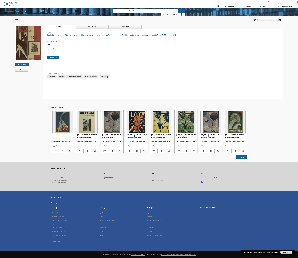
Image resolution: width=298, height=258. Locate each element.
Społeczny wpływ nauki (59, 235)
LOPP (54, 134)
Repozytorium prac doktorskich (62, 220)
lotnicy (61, 77)
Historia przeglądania (284, 6)
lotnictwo (51, 77)
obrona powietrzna (74, 77)
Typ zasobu (103, 228)
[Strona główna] (218, 6)
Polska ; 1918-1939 (91, 77)
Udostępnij (294, 2)
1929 (49, 44)
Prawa (102, 235)
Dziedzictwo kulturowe (59, 213)
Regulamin (150, 216)
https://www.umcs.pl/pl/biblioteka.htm (213, 178)
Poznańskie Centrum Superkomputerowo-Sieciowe (178, 254)
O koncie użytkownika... (155, 220)
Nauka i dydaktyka (58, 216)
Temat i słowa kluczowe (107, 220)
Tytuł (101, 213)
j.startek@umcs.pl (157, 178)
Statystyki (150, 231)
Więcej (241, 157)
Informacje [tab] (92, 27)
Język (101, 231)
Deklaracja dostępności (155, 235)
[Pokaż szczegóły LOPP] (70, 150)
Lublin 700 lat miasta (58, 231)
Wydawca (103, 224)
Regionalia (55, 224)
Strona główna (56, 203)
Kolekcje (247, 6)
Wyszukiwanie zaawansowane (171, 14)
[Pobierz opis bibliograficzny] (55, 150)
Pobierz (22, 70)
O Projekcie (229, 6)
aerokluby (104, 77)
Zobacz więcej (56, 241)
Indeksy (263, 6)
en (269, 2)
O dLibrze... (151, 228)
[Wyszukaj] (181, 11)
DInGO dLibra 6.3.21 (138, 254)
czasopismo (51, 51)
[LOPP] (63, 122)
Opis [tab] (59, 27)
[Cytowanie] (279, 19)
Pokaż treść (22, 64)
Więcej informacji (272, 252)
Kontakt (149, 224)
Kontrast (282, 2)
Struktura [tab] (125, 27)
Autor (101, 216)
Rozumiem (286, 252)
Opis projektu (151, 213)
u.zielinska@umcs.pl (157, 180)
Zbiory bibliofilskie (58, 228)
